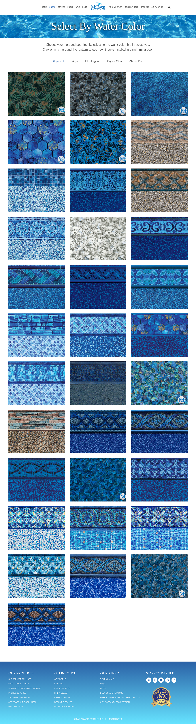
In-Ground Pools (17, 693)
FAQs (102, 684)
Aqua (75, 61)
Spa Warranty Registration (115, 702)
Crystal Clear (114, 61)
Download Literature (111, 693)
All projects (59, 61)
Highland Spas (16, 707)
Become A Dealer (63, 702)
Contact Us (60, 679)
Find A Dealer (61, 693)
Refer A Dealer (62, 698)
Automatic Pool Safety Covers (24, 688)
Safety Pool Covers (19, 684)
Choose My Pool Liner (19, 679)
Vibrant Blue (136, 61)
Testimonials (107, 679)
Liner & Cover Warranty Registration (120, 698)
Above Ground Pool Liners (22, 702)
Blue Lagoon (92, 61)
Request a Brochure (65, 707)
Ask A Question (62, 688)
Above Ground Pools (19, 698)
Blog (103, 688)
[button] (169, 7)
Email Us (58, 684)
